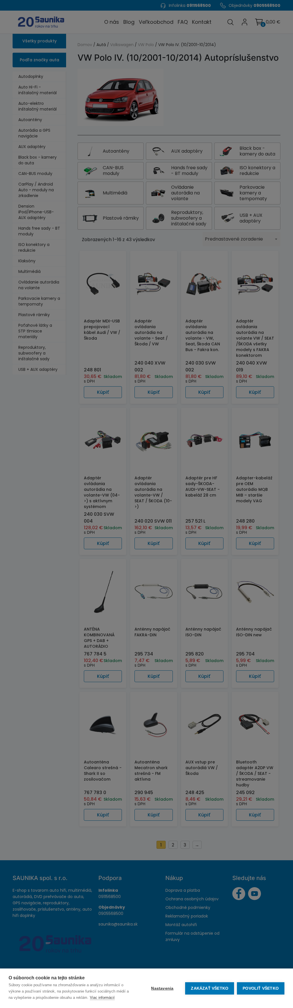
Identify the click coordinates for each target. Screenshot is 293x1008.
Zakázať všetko (209, 988)
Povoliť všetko (261, 988)
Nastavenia (162, 988)
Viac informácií (102, 997)
